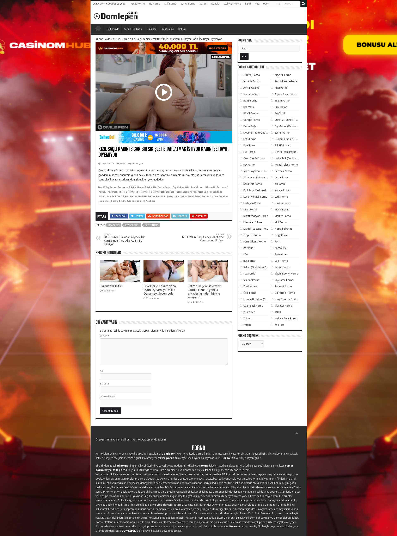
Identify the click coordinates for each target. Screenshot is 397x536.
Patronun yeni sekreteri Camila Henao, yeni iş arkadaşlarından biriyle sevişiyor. (204, 291)
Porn (277, 241)
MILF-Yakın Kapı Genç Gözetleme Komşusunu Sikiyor (203, 237)
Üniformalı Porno (285, 292)
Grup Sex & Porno (254, 158)
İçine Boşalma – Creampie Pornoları (264, 171)
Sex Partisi (249, 273)
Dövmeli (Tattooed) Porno (258, 132)
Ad (101, 370)
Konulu (215, 3)
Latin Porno (130, 196)
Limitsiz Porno (146, 196)
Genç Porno (138, 3)
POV (245, 254)
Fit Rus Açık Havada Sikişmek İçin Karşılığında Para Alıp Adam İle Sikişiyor (125, 239)
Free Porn (112, 192)
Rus (257, 3)
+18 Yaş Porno (121, 39)
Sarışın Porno (282, 267)
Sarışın (203, 3)
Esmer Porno (188, 3)
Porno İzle (281, 247)
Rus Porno (249, 260)
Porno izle (228, 458)
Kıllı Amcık (280, 183)
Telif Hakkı (168, 29)
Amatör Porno (251, 81)
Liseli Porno (250, 209)
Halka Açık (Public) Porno (289, 158)
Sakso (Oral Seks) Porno (194, 196)
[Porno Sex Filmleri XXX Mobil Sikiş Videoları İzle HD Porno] (116, 15)
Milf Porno (170, 3)
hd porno (122, 465)
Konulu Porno (114, 196)
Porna (233, 526)
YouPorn (150, 201)
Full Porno (142, 192)
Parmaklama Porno (254, 241)
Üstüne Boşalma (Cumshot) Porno (263, 299)
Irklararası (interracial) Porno (178, 192)
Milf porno (120, 470)
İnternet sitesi (108, 396)
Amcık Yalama (251, 87)
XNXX (122, 201)
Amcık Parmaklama (286, 81)
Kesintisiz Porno (252, 183)
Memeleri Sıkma (252, 222)
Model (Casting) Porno (256, 228)
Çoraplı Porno (251, 119)
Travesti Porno (283, 286)
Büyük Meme (136, 187)
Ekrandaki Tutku (111, 286)
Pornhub (161, 196)
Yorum (104, 336)
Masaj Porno (282, 209)
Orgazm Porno (252, 235)
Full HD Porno (127, 192)
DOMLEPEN (129, 530)
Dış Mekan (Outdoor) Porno (188, 187)
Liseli (248, 3)
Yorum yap (137, 163)
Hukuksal (152, 29)
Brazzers (123, 187)
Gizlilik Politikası (133, 29)
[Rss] (278, 3)
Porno (98, 28)
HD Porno (154, 3)
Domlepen (168, 453)
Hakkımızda (112, 29)
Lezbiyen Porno (232, 3)
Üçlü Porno (249, 292)
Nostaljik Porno (284, 228)
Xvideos (131, 201)
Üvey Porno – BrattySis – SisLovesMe (296, 299)
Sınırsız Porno (251, 280)
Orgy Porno (281, 235)
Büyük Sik (150, 187)
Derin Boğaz (164, 187)
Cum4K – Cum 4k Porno (288, 119)
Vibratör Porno (283, 305)
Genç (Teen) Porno (286, 151)
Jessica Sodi (132, 225)
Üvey (266, 3)
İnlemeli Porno (283, 171)
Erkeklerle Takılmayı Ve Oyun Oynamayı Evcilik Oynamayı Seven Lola (160, 289)
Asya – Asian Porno (286, 94)
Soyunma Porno (284, 280)
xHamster (249, 312)
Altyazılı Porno (283, 74)
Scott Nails (151, 225)
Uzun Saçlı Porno (253, 305)
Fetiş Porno (249, 139)
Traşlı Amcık (250, 286)
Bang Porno (250, 100)
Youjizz (141, 201)
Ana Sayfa (104, 39)
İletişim (182, 29)
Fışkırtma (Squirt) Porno (288, 139)
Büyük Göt (281, 107)
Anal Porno (281, 87)
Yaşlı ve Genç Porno (286, 318)
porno (170, 458)
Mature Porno (283, 215)
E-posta (104, 383)
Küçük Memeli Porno (255, 196)
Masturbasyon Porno (255, 215)
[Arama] (303, 4)
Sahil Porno (281, 260)
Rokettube (173, 196)
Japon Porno (282, 177)
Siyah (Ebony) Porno (286, 273)
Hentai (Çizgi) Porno (286, 164)
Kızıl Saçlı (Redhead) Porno (259, 190)
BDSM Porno (282, 100)
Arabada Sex (251, 94)
